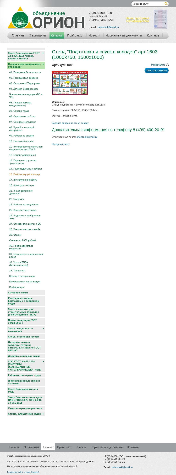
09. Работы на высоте (21, 135)
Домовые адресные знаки (24, 356)
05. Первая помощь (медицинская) (20, 104)
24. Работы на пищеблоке (23, 204)
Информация (16, 287)
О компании (37, 35)
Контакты (153, 35)
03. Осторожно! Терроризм (24, 83)
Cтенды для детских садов (24, 413)
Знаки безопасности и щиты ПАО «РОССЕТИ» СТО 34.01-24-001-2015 (25, 400)
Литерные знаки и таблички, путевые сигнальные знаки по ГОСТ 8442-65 (24, 346)
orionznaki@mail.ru (108, 27)
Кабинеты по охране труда (24, 375)
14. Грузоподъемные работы (25, 168)
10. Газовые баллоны (21, 141)
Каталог (56, 35)
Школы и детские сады (22, 276)
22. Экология (16, 199)
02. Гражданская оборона (23, 77)
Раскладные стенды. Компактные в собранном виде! (23, 301)
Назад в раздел (60, 144)
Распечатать (158, 64)
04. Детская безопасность (23, 88)
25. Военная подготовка (22, 210)
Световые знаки (18, 292)
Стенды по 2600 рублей (22, 240)
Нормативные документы (124, 35)
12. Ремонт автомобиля (22, 155)
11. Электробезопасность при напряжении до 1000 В (26, 148)
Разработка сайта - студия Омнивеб (23, 472)
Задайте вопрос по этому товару (70, 123)
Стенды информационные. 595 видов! (24, 65)
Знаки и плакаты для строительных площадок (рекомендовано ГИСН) (23, 312)
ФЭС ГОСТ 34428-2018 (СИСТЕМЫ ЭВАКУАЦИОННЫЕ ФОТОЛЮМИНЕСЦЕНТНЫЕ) (24, 365)
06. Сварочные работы (22, 116)
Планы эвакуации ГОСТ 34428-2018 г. (22, 321)
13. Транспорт (17, 270)
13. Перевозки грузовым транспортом (22, 162)
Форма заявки (157, 70)
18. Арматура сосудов (21, 185)
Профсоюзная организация (24, 281)
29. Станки (15, 234)
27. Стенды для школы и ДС (25, 223)
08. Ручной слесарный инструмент (22, 128)
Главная (18, 35)
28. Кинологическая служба (24, 229)
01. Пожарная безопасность (25, 72)
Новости (95, 35)
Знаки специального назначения (20, 329)
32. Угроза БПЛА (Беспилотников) (18, 263)
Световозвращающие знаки (25, 408)
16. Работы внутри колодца (24, 174)
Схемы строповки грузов (23, 336)
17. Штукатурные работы (23, 179)
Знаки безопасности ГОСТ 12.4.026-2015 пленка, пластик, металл (24, 56)
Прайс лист (75, 35)
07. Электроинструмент (22, 121)
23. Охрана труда (19, 110)
